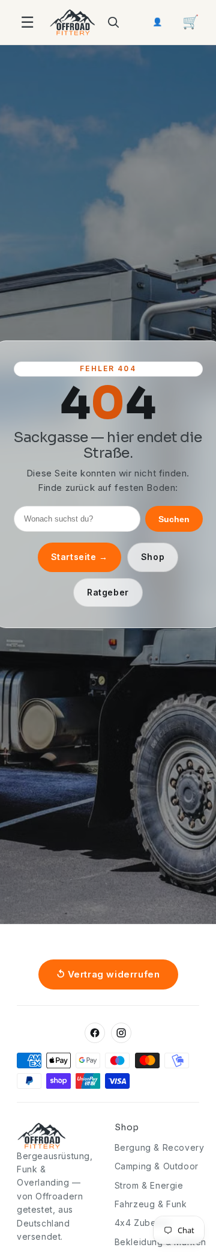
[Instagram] (121, 1033)
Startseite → (79, 557)
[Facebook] (95, 1033)
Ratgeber (108, 592)
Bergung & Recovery (160, 1147)
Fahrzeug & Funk (151, 1204)
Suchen (174, 519)
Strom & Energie (149, 1185)
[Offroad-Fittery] (72, 22)
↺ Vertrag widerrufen (108, 974)
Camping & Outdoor (157, 1166)
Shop (152, 557)
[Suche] (113, 22)
